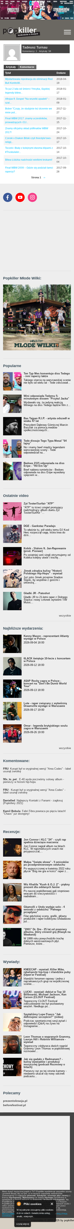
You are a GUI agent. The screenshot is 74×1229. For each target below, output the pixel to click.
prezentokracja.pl (15, 1101)
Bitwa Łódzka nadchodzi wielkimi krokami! (28, 159)
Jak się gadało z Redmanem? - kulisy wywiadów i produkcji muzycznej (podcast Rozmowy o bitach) (44, 1063)
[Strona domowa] (21, 32)
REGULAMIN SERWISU (13, 1214)
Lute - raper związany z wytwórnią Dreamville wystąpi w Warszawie (45, 704)
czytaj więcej (22, 1224)
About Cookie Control (19, 1203)
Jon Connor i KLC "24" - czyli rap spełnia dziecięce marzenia (45, 841)
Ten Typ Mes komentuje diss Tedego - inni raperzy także (47, 375)
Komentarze (27, 67)
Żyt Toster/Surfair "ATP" (39, 503)
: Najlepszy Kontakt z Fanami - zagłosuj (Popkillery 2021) (33, 802)
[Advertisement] (34, 240)
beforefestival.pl (14, 1105)
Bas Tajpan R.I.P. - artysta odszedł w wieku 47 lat (47, 420)
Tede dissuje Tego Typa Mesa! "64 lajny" (45, 442)
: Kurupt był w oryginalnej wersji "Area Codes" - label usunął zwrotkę (37, 770)
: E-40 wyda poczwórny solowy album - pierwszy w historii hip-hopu (33, 780)
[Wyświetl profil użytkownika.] (12, 59)
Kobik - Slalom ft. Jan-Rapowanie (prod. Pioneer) (45, 550)
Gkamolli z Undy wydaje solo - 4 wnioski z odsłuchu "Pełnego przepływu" (44, 909)
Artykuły (11, 67)
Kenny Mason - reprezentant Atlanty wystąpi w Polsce (46, 637)
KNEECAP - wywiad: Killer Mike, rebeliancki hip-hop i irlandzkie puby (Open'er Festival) (47, 972)
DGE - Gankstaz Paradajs (40, 525)
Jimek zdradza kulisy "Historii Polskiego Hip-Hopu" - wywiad (43, 572)
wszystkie (65, 615)
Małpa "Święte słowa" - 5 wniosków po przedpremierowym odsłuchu (46, 863)
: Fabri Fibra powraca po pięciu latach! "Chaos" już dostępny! (34, 812)
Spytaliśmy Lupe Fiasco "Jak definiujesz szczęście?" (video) (43, 1015)
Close (52, 1204)
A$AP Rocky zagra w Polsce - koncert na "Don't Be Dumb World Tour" (45, 683)
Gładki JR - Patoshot (37, 593)
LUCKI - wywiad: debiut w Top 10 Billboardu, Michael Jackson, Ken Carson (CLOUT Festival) (45, 994)
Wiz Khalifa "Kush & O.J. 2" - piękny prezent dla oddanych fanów (47, 886)
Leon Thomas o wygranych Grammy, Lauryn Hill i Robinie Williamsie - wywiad (47, 1039)
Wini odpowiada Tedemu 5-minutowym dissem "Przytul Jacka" (46, 397)
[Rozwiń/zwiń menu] (67, 32)
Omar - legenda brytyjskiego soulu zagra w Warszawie (46, 727)
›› (44, 177)
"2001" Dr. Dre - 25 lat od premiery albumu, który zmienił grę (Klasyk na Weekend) (47, 932)
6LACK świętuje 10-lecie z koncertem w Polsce (47, 660)
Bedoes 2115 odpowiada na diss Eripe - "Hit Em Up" (44, 464)
